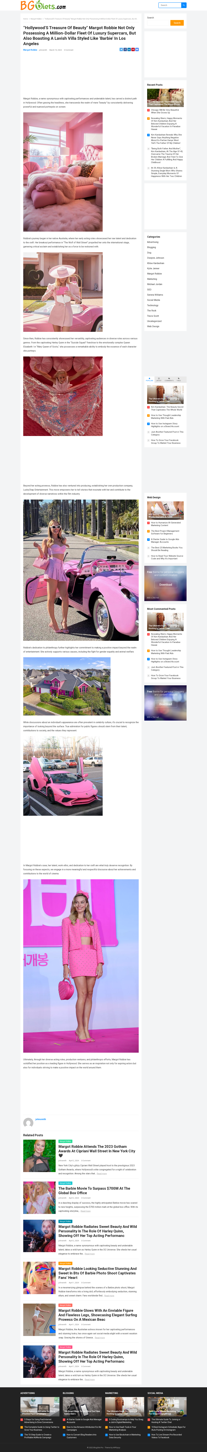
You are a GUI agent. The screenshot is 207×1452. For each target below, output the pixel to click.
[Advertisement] (81, 74)
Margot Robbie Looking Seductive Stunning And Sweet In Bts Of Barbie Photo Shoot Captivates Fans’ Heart (97, 1273)
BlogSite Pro (98, 1448)
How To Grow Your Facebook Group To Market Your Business (166, 441)
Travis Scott (153, 316)
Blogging (151, 247)
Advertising (152, 242)
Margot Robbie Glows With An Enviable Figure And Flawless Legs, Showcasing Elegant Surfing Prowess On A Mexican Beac (97, 1315)
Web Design (153, 326)
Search (150, 17)
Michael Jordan (154, 284)
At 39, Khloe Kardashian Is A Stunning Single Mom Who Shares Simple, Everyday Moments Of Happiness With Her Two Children (166, 172)
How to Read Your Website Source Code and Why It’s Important (167, 557)
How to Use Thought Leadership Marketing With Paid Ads (166, 416)
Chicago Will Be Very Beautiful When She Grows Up (165, 111)
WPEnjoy (116, 1448)
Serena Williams (155, 294)
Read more (102, 1173)
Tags (179, 381)
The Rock (151, 310)
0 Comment (68, 50)
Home (25, 19)
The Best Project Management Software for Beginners (165, 532)
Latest (159, 381)
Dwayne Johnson (155, 258)
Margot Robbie (36, 19)
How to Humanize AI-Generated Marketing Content (166, 524)
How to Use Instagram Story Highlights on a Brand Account (165, 425)
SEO (149, 289)
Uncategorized (154, 321)
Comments (169, 381)
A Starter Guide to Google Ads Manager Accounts (165, 540)
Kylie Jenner (153, 268)
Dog (149, 252)
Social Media (153, 300)
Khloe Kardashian (155, 263)
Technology (152, 305)
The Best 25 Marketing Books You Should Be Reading (166, 549)
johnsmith (43, 50)
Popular (149, 381)
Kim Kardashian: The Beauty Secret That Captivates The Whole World (167, 408)
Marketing (152, 279)
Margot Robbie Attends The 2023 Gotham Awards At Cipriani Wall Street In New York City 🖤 (96, 1151)
